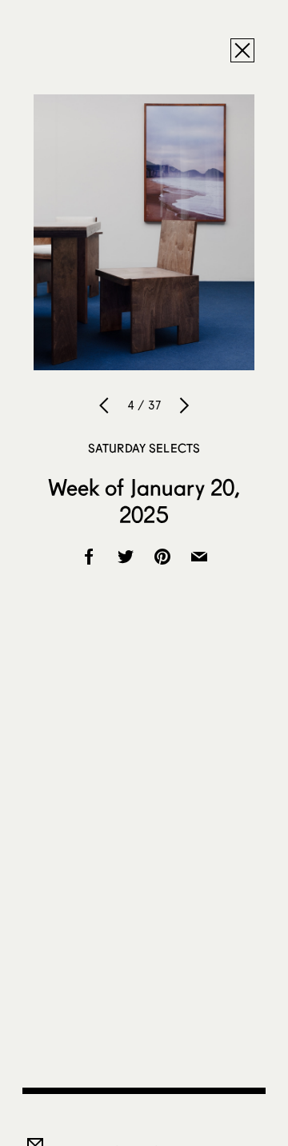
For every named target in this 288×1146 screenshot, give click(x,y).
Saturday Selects (144, 448)
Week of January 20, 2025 (144, 500)
